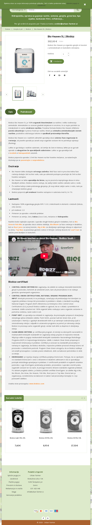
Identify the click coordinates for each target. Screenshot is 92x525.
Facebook (43, 518)
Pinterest (65, 75)
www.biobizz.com (36, 384)
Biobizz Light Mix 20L (18, 438)
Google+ (60, 75)
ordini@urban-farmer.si (66, 24)
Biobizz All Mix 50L (74, 438)
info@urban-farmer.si (35, 492)
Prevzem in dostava (14, 485)
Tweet (55, 75)
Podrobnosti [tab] (26, 112)
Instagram (47, 518)
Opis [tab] (10, 112)
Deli (50, 75)
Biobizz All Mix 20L (46, 438)
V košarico (56, 61)
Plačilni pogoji (14, 482)
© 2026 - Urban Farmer (46, 522)
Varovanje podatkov (14, 495)
